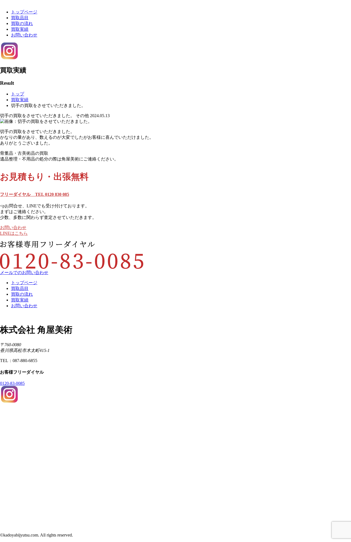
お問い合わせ (24, 35)
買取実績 (20, 29)
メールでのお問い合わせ (24, 272)
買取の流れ (22, 23)
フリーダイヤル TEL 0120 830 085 (34, 194)
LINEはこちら (14, 233)
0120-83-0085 (12, 383)
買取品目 (20, 17)
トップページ (24, 12)
